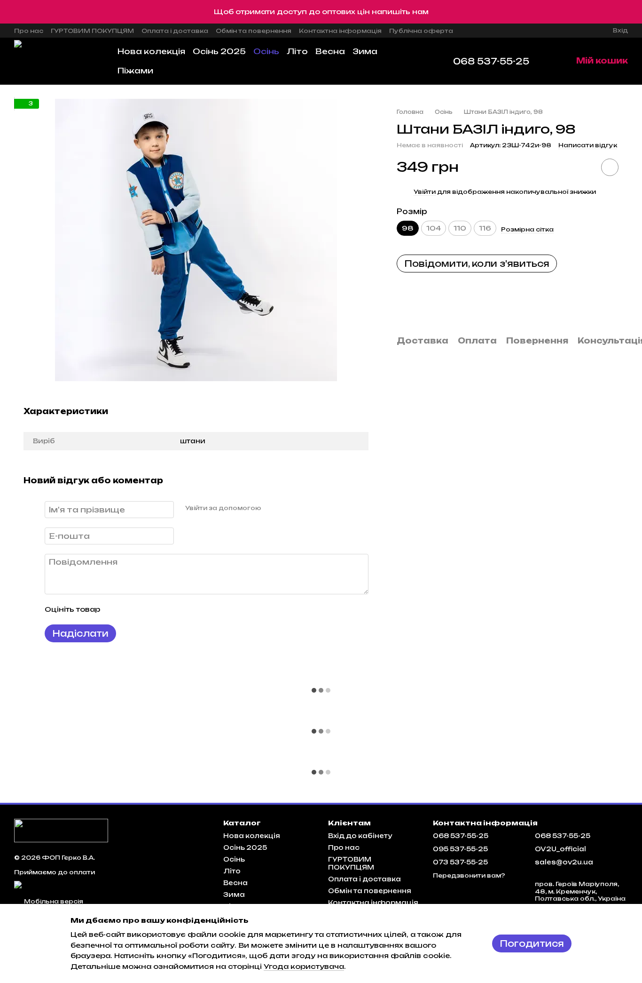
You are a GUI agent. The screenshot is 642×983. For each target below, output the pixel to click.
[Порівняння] (571, 30)
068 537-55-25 (491, 61)
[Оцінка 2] (130, 609)
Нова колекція (151, 51)
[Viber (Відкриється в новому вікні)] (511, 30)
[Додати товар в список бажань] (610, 167)
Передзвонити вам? (469, 875)
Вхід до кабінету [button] (360, 835)
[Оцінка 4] (160, 609)
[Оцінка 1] (115, 609)
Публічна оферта (421, 30)
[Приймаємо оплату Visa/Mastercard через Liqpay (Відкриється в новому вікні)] (108, 884)
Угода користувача (304, 966)
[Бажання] (588, 30)
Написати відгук (587, 145)
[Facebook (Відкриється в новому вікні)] (489, 30)
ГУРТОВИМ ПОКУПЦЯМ (92, 30)
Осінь (266, 51)
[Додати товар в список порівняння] (583, 167)
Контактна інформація (340, 30)
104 (433, 228)
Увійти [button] (425, 191)
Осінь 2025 (219, 51)
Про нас (28, 30)
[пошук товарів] (417, 61)
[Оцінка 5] (175, 609)
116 (485, 228)
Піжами (135, 70)
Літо (297, 51)
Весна (330, 51)
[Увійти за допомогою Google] (286, 508)
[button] (634, 12)
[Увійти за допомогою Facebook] (271, 508)
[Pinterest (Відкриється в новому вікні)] (522, 30)
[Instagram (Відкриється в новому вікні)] (466, 30)
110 (460, 228)
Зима (364, 51)
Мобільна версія (53, 901)
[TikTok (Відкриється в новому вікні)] (477, 30)
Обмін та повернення (253, 30)
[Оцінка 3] (145, 609)
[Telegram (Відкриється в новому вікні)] (500, 30)
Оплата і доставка (174, 30)
